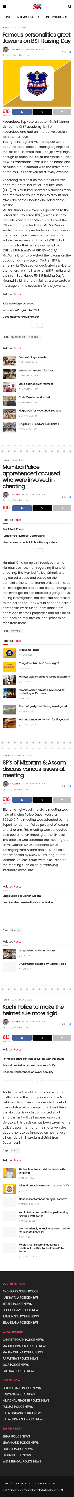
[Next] (40, 325)
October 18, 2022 (28, 1190)
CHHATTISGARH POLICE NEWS (23, 1340)
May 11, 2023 (26, 681)
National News (19, 27)
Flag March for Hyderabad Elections (40, 410)
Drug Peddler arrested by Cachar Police (28, 902)
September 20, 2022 (29, 1204)
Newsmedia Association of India (27, 1489)
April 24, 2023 (27, 1178)
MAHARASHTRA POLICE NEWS (23, 1352)
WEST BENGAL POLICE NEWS (22, 1461)
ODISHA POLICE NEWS (18, 1449)
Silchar (15, 930)
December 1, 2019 (36, 49)
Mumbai (16, 630)
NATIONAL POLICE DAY (46, 1483)
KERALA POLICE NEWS (22, 999)
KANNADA (21, 1483)
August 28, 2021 (28, 1221)
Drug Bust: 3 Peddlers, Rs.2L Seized (39, 424)
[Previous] (33, 325)
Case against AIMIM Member (21, 316)
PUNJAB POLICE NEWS (18, 1407)
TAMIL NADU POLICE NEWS (21, 1316)
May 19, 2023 (26, 655)
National (34, 336)
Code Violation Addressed (34, 397)
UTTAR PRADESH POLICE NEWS (23, 1419)
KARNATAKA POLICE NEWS (21, 1298)
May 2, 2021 (25, 969)
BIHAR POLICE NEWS (16, 1436)
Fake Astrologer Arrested (18, 303)
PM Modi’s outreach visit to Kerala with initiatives (33, 1059)
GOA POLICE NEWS (16, 1365)
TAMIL (6, 1483)
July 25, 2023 (26, 955)
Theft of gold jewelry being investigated (43, 706)
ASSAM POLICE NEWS (22, 755)
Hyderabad (18, 336)
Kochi (14, 1150)
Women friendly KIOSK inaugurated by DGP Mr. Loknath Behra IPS (44, 1230)
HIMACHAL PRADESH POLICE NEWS (26, 1400)
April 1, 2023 (26, 698)
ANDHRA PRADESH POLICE (20, 1291)
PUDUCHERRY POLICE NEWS (21, 1310)
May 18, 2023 (26, 668)
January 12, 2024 (28, 362)
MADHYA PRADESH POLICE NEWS (25, 1346)
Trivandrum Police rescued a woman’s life (29, 1065)
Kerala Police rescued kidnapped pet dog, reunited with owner (43, 1214)
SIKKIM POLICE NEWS (17, 1455)
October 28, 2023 (28, 429)
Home (7, 17)
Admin (16, 49)
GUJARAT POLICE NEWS (19, 1371)
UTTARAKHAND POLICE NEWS (23, 1413)
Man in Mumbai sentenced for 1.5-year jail (44, 719)
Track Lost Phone (13, 529)
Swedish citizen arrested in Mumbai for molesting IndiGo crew (42, 691)
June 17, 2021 (26, 1237)
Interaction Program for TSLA (21, 310)
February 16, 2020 (28, 1256)
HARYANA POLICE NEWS (19, 1394)
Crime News (18, 460)
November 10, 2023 (29, 375)
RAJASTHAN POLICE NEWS (20, 1358)
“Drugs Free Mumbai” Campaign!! (24, 535)
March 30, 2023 (28, 711)
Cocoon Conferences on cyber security (28, 1072)
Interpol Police (28, 17)
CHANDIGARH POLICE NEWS (22, 1388)
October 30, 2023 (28, 416)
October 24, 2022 (28, 725)
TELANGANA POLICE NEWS (21, 1323)
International (57, 17)
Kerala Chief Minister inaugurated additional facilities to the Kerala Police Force (42, 1248)
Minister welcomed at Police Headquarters (30, 542)
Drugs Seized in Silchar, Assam (22, 896)
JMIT (62, 1489)
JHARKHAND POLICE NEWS (21, 1443)
